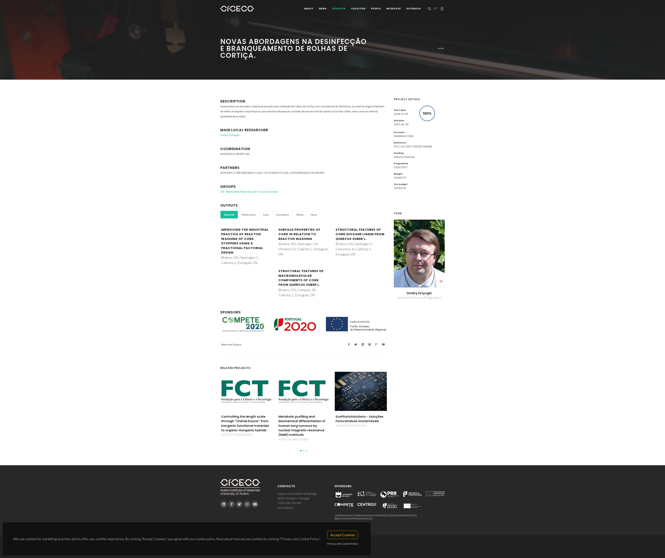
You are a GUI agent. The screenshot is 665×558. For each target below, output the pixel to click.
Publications (248, 214)
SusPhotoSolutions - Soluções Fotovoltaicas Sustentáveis (302, 419)
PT (435, 8)
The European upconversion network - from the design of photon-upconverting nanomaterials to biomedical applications (359, 426)
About (308, 8)
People (376, 8)
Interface (393, 8)
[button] (301, 450)
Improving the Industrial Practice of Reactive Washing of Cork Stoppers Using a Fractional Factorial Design (245, 241)
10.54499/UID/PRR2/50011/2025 (355, 518)
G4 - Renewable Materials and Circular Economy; (249, 191)
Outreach (413, 8)
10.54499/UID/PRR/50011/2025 (376, 515)
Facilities (358, 8)
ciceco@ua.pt (285, 507)
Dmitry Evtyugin (419, 293)
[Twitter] (239, 504)
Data (266, 214)
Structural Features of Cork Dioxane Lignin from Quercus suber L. (360, 234)
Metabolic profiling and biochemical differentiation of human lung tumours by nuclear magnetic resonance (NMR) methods (244, 426)
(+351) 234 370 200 (289, 503)
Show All (229, 214)
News (323, 8)
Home (441, 48)
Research (339, 8)
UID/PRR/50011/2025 (345, 515)
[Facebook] (231, 504)
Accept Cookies (342, 535)
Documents (282, 214)
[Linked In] (223, 504)
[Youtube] (254, 504)
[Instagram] (247, 504)
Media (299, 214)
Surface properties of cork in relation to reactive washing (299, 234)
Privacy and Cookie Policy (342, 543)
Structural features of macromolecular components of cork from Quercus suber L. (301, 278)
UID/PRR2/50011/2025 (406, 515)
